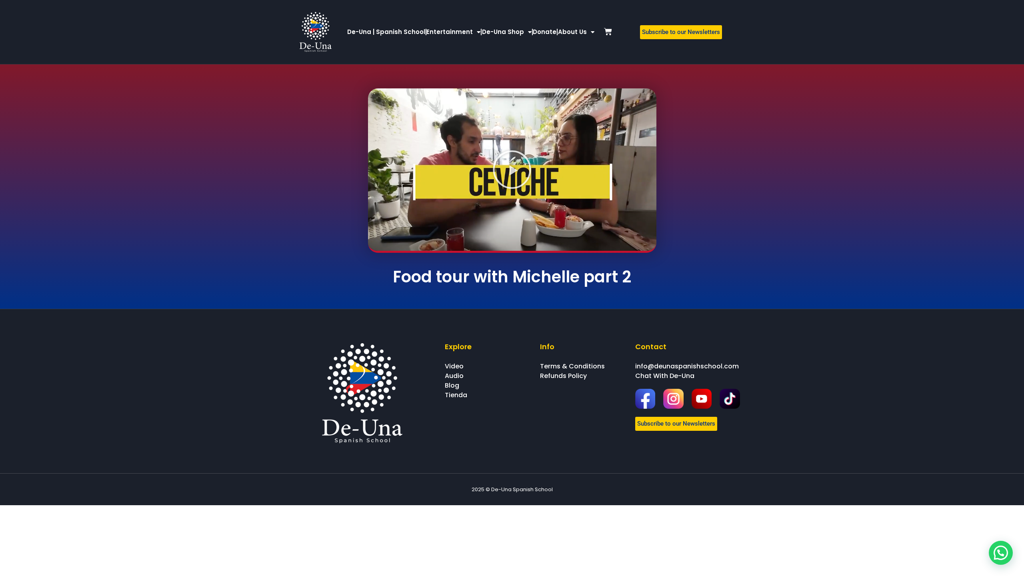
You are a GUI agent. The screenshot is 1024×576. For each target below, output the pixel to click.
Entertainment (449, 32)
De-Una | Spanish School (386, 32)
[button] (512, 170)
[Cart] (608, 31)
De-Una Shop (503, 32)
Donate (544, 32)
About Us (572, 32)
